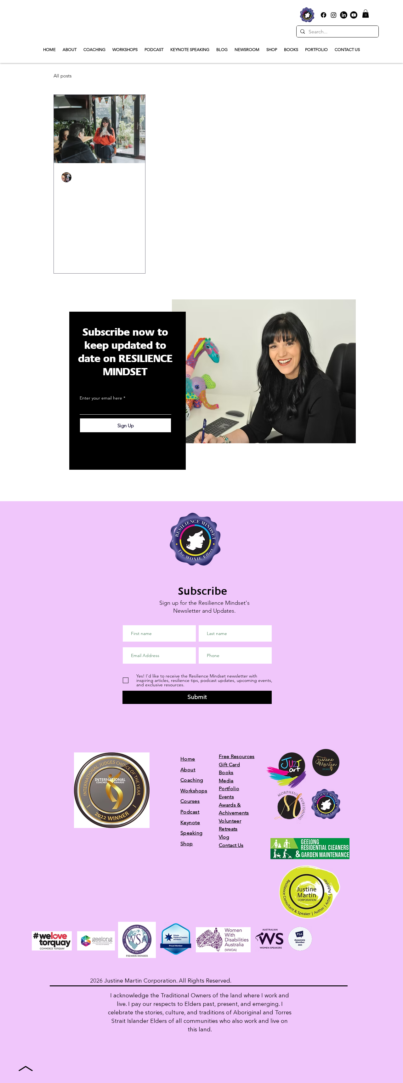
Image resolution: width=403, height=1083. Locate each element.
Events (226, 797)
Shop (186, 844)
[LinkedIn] (343, 15)
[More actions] (136, 177)
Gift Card (229, 765)
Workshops (193, 791)
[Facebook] (323, 15)
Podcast (189, 812)
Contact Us (231, 845)
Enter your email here (101, 398)
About (187, 770)
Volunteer (230, 821)
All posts (62, 76)
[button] (365, 13)
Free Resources (236, 756)
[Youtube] (353, 15)
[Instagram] (333, 15)
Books (226, 772)
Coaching (191, 780)
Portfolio (229, 788)
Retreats (228, 829)
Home (187, 759)
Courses (190, 801)
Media (226, 781)
